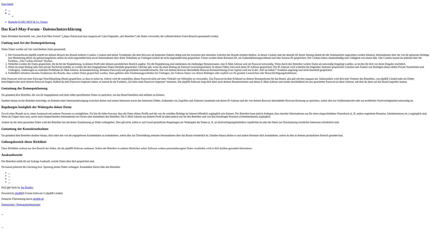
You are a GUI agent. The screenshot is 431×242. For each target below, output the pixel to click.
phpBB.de (38, 198)
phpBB (19, 193)
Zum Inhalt (7, 4)
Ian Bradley (27, 187)
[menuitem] (9, 9)
